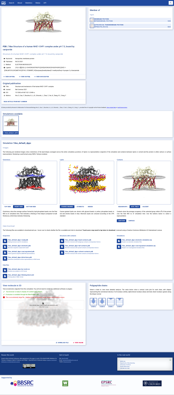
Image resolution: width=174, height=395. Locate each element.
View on (9, 76)
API (45, 3)
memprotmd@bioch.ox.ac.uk (70, 360)
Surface (132, 221)
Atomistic (80, 206)
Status (37, 3)
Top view (7, 206)
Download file (62, 343)
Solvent (145, 206)
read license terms (122, 107)
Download (48, 202)
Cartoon (121, 221)
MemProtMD (65, 358)
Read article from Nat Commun (15, 101)
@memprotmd (67, 362)
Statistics (28, 3)
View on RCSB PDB (41, 76)
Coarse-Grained (67, 206)
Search (11, 3)
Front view (18, 206)
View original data (111, 107)
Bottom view (31, 206)
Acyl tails (135, 206)
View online (78, 343)
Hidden (90, 206)
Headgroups (122, 206)
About (19, 3)
